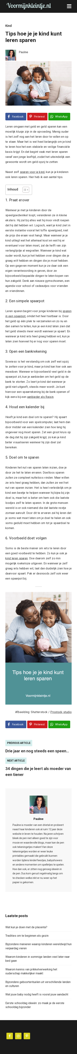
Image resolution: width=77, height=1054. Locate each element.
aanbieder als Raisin (40, 397)
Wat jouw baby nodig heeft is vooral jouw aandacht (36, 994)
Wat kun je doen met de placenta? (26, 927)
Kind (8, 26)
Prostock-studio (61, 712)
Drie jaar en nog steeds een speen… (37, 751)
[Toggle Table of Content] (24, 190)
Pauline (38, 819)
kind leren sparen (16, 558)
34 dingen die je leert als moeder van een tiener (38, 771)
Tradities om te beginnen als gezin (27, 935)
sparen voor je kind (32, 172)
